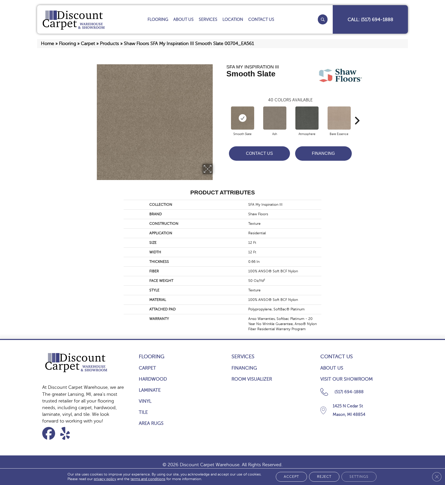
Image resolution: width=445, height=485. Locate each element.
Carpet (88, 43)
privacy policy (105, 479)
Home (47, 43)
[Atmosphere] (307, 118)
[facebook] (50, 433)
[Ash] (275, 118)
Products (109, 43)
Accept (291, 477)
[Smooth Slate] (242, 118)
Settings (359, 477)
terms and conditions (148, 479)
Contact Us (259, 153)
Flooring (67, 43)
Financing (323, 153)
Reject (324, 477)
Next (357, 112)
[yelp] (68, 433)
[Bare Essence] (339, 118)
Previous (224, 112)
